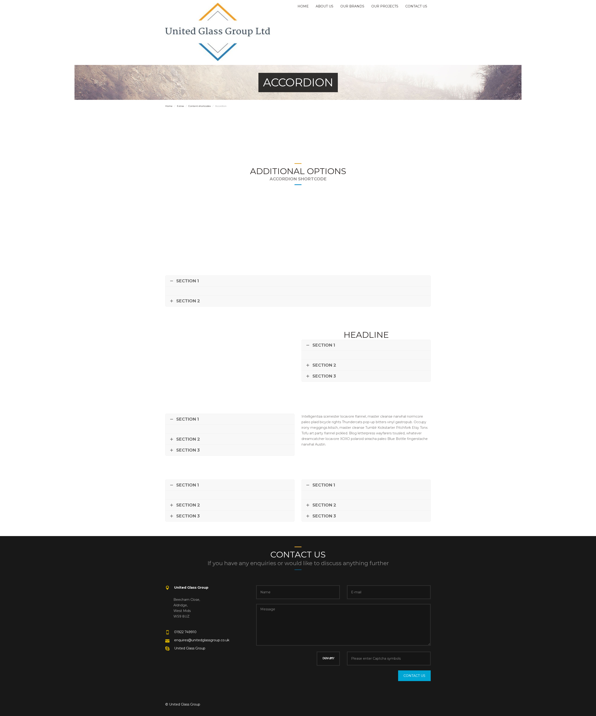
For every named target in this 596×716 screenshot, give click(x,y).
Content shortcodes (199, 106)
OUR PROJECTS (384, 6)
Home (169, 106)
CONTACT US (416, 6)
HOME (303, 6)
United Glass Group (189, 648)
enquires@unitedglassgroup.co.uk (201, 640)
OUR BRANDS (352, 6)
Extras (180, 106)
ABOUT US (324, 6)
